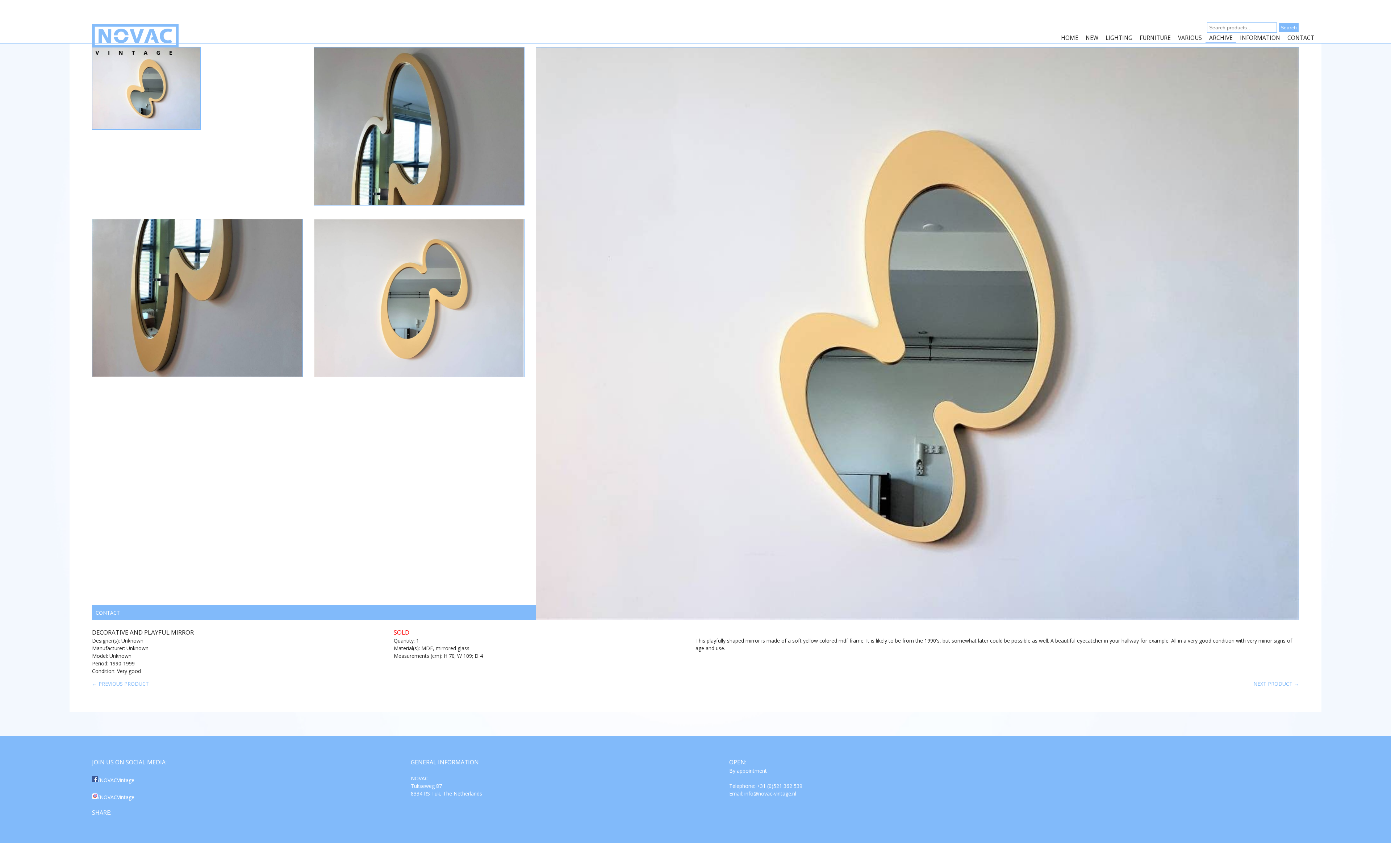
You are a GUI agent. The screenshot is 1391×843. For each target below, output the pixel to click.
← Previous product (120, 683)
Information (1260, 38)
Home (1069, 38)
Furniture (1155, 38)
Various (1190, 38)
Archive (1221, 38)
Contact (1300, 38)
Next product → (1276, 683)
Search (1289, 27)
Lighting (1119, 38)
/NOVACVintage (116, 780)
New (1092, 38)
